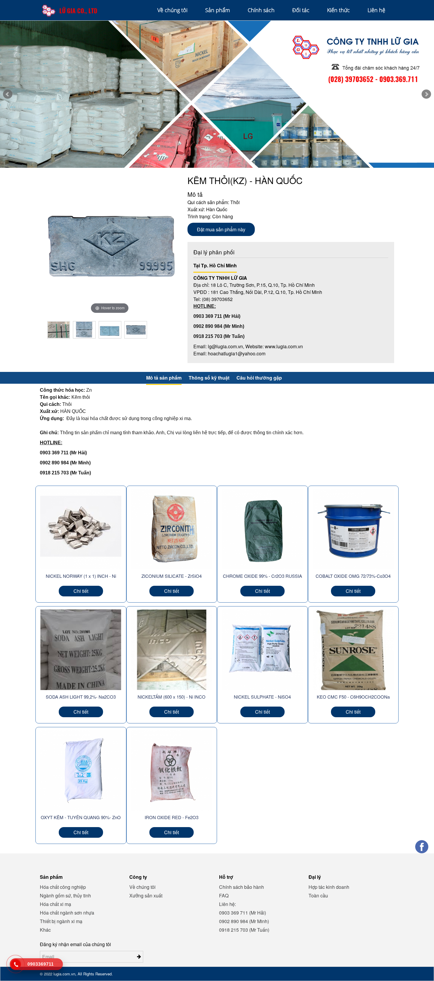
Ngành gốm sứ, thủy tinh (65, 895)
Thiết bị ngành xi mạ (61, 921)
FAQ (224, 895)
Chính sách (261, 10)
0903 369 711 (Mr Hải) (242, 912)
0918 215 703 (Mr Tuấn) (244, 929)
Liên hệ (376, 10)
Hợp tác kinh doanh (329, 887)
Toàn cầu (318, 895)
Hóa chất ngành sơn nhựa (67, 912)
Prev (7, 94)
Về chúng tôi (172, 10)
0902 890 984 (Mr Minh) (244, 921)
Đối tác (300, 10)
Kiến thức (338, 10)
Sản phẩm (217, 10)
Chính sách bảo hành (241, 887)
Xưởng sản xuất (145, 895)
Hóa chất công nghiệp (63, 887)
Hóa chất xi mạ (55, 904)
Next (426, 94)
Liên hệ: (227, 904)
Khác (45, 929)
